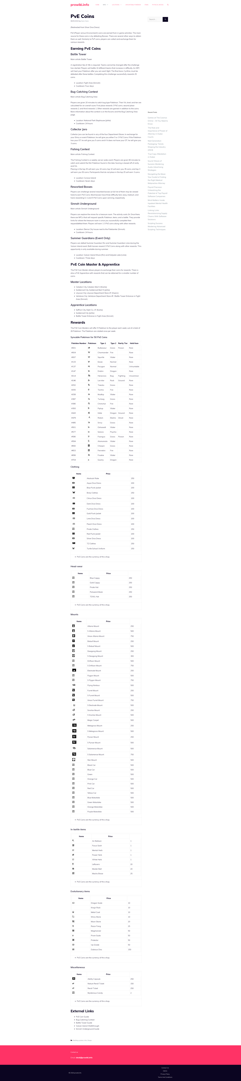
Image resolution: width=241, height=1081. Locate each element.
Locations (115, 5)
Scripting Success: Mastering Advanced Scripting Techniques (156, 226)
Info (104, 5)
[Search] (165, 19)
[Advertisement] (158, 68)
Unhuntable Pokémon (133, 5)
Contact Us (165, 1068)
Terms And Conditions (165, 1077)
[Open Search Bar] (167, 5)
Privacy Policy (165, 1074)
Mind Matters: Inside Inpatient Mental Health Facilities (158, 203)
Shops (89, 1040)
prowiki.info (80, 5)
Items (146, 5)
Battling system (78, 1040)
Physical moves (157, 5)
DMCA (165, 1071)
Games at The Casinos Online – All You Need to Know (158, 121)
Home (97, 5)
